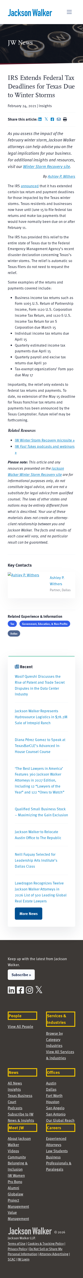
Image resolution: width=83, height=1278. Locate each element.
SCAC (11, 1259)
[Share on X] (47, 119)
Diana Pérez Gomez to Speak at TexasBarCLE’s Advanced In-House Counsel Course (40, 745)
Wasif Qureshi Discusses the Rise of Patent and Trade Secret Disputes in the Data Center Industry (40, 685)
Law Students (57, 1151)
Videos (13, 1151)
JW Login (23, 1259)
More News (28, 913)
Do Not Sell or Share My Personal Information (35, 1251)
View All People (20, 1026)
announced (30, 186)
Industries (54, 1045)
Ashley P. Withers (61, 176)
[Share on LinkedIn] (41, 119)
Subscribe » (21, 974)
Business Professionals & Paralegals (58, 1163)
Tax (12, 624)
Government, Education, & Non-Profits (45, 624)
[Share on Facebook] (53, 119)
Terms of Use (16, 1243)
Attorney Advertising (53, 1253)
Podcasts (15, 1108)
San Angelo (55, 1108)
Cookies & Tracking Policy (46, 1243)
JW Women (16, 1175)
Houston (52, 1101)
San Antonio (56, 1114)
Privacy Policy (17, 1248)
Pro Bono (15, 1181)
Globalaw (15, 1194)
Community (17, 1157)
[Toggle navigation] (69, 12)
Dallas (13, 633)
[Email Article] (59, 119)
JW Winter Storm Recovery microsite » (45, 440)
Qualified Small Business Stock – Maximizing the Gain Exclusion (41, 812)
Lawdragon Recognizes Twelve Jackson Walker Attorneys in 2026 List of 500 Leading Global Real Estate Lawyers (41, 892)
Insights (14, 1089)
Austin (51, 1083)
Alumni (13, 1188)
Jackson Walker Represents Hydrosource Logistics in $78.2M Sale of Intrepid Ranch (41, 717)
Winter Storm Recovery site (46, 166)
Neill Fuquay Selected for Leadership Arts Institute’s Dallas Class (36, 860)
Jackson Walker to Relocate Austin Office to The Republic (38, 834)
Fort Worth (54, 1095)
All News (15, 1083)
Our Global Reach (60, 1120)
